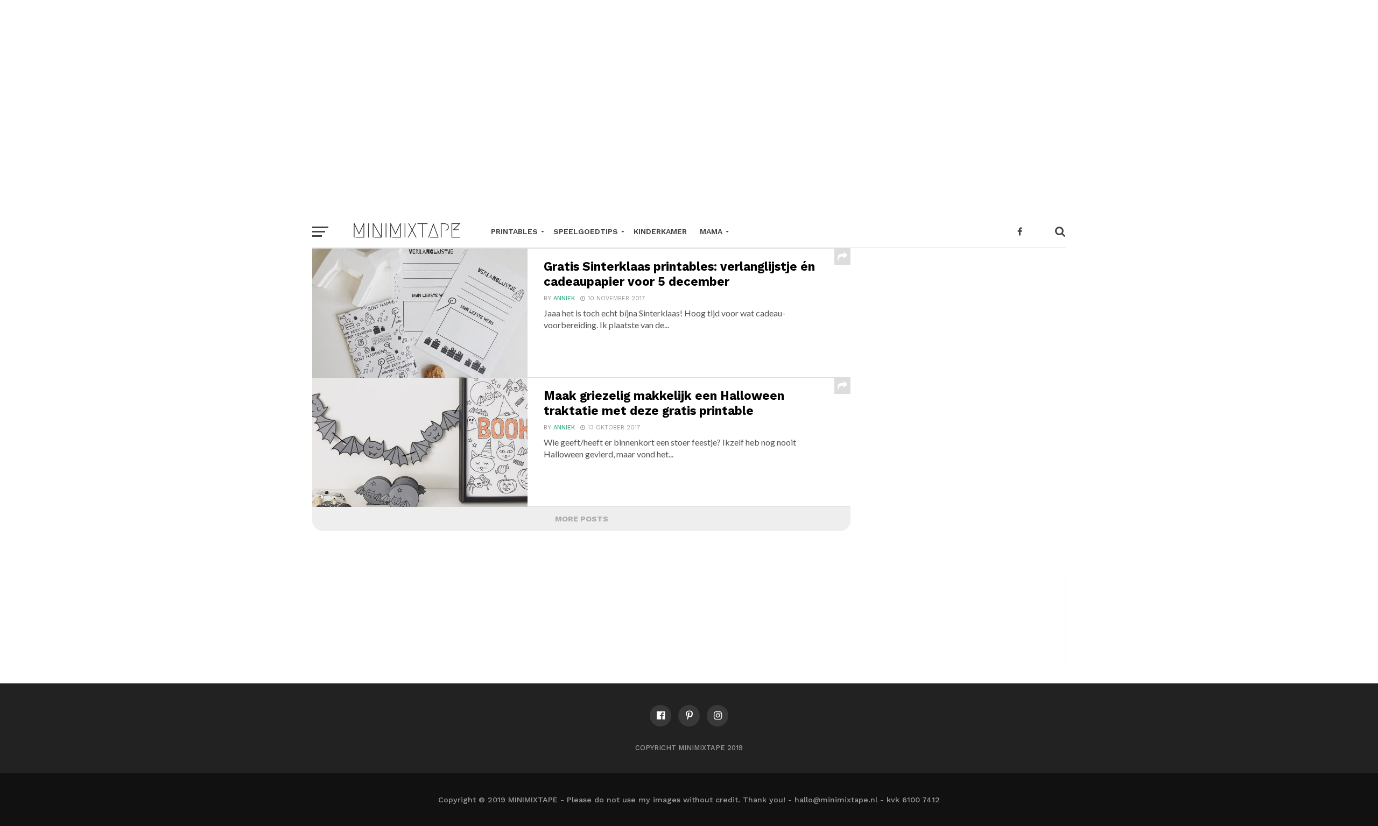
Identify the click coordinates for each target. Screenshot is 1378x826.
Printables (514, 231)
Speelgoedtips (585, 231)
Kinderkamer (660, 231)
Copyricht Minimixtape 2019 (689, 748)
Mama (711, 231)
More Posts (581, 518)
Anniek (564, 298)
